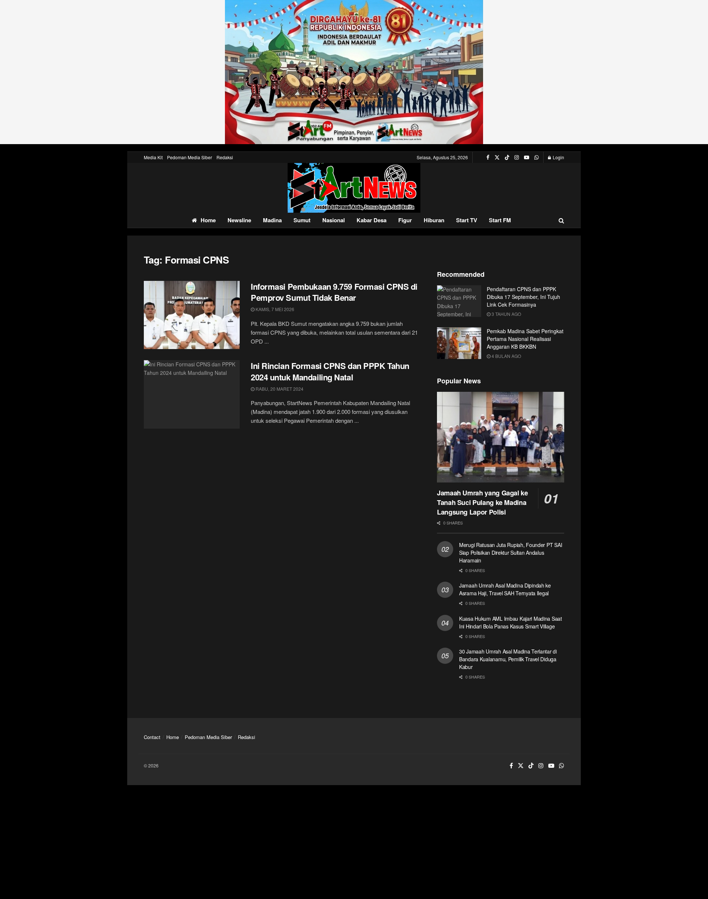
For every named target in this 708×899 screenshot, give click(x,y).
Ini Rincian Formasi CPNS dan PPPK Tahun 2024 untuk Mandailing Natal (330, 371)
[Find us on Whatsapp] (536, 157)
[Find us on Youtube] (526, 157)
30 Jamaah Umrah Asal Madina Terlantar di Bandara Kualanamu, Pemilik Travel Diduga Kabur (508, 659)
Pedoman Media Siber (189, 157)
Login (558, 157)
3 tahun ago (505, 314)
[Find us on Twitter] (497, 157)
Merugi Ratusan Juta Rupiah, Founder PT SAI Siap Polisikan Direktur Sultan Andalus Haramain (510, 552)
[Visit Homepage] (354, 187)
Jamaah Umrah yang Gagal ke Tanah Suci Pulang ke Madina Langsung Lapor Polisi (482, 502)
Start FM (500, 220)
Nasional (333, 220)
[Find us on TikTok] (507, 157)
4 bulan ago (505, 356)
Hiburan (434, 220)
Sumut (302, 220)
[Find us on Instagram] (516, 157)
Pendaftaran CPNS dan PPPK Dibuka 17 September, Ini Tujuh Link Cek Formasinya (523, 296)
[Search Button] (561, 220)
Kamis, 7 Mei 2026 (274, 309)
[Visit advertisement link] (354, 72)
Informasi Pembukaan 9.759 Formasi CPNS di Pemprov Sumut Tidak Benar (334, 292)
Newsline (239, 220)
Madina (272, 220)
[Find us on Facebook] (487, 157)
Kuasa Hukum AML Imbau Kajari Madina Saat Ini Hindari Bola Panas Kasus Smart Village (510, 622)
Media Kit (153, 157)
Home (208, 220)
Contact (152, 737)
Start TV (466, 220)
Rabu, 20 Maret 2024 (278, 389)
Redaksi (224, 157)
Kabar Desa (371, 220)
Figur (405, 220)
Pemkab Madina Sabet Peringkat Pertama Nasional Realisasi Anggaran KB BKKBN (525, 338)
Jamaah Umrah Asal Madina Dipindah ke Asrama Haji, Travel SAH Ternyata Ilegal (505, 589)
